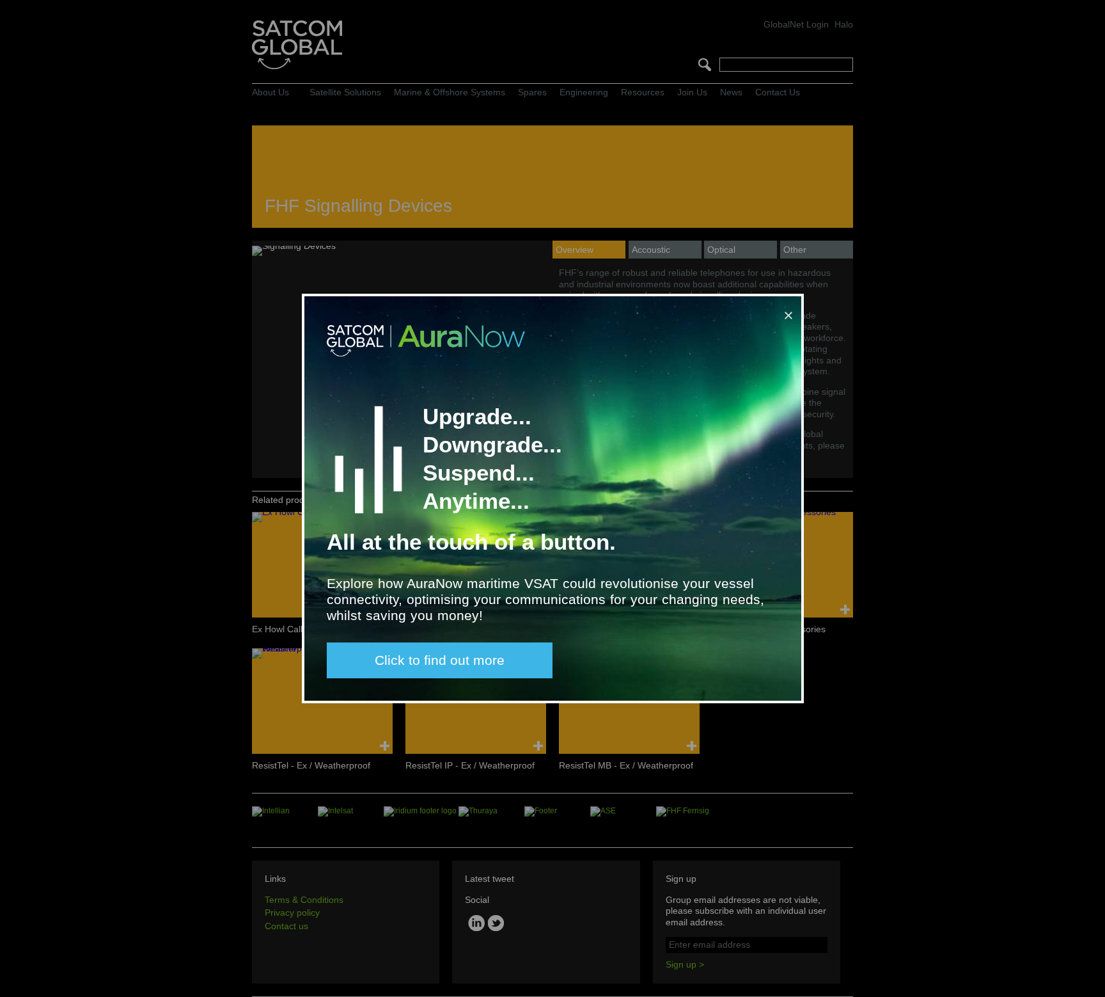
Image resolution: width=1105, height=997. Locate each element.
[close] (786, 310)
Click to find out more (440, 660)
